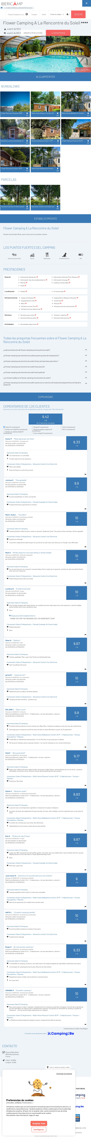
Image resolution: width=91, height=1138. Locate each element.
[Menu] (86, 3)
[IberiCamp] (41, 3)
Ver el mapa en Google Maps (60, 1067)
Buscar (78, 14)
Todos (12, 427)
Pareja (41, 427)
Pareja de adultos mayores (42, 430)
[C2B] (76, 1106)
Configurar (39, 1129)
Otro (68, 429)
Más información (58, 409)
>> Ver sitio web (58, 33)
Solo (68, 427)
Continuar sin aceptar (64, 1074)
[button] (37, 277)
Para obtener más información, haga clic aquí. (22, 1115)
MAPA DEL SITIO (80, 1128)
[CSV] (76, 1096)
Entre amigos (43, 433)
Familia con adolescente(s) (13, 432)
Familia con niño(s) (16, 429)
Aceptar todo (38, 1123)
